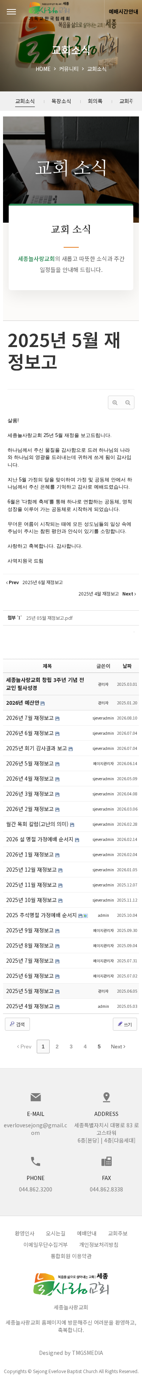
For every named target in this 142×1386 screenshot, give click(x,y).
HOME (43, 68)
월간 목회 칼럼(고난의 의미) (38, 824)
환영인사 (24, 1233)
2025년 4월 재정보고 (30, 1006)
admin (103, 915)
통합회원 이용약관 (71, 1256)
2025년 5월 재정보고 (64, 350)
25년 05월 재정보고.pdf (49, 617)
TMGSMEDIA (87, 1352)
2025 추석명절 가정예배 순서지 (42, 915)
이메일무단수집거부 (45, 1244)
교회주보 (118, 1233)
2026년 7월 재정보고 (30, 717)
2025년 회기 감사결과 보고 (37, 748)
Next (117, 1046)
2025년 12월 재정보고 (32, 869)
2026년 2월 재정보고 (30, 808)
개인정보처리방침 (99, 1244)
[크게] (114, 402)
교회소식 (97, 68)
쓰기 (127, 1024)
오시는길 (56, 1233)
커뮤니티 (69, 68)
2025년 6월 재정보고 (30, 975)
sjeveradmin (103, 718)
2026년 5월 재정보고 (30, 763)
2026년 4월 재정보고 (30, 778)
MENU (11, 11)
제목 (47, 665)
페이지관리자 (103, 763)
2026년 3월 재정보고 (30, 793)
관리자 (103, 684)
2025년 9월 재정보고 (30, 930)
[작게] (127, 402)
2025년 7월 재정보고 (30, 960)
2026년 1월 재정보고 (30, 854)
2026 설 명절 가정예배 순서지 (40, 839)
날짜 (127, 665)
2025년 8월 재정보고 (30, 945)
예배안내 (87, 1233)
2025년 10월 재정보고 (32, 900)
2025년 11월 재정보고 (32, 884)
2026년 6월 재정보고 (30, 733)
